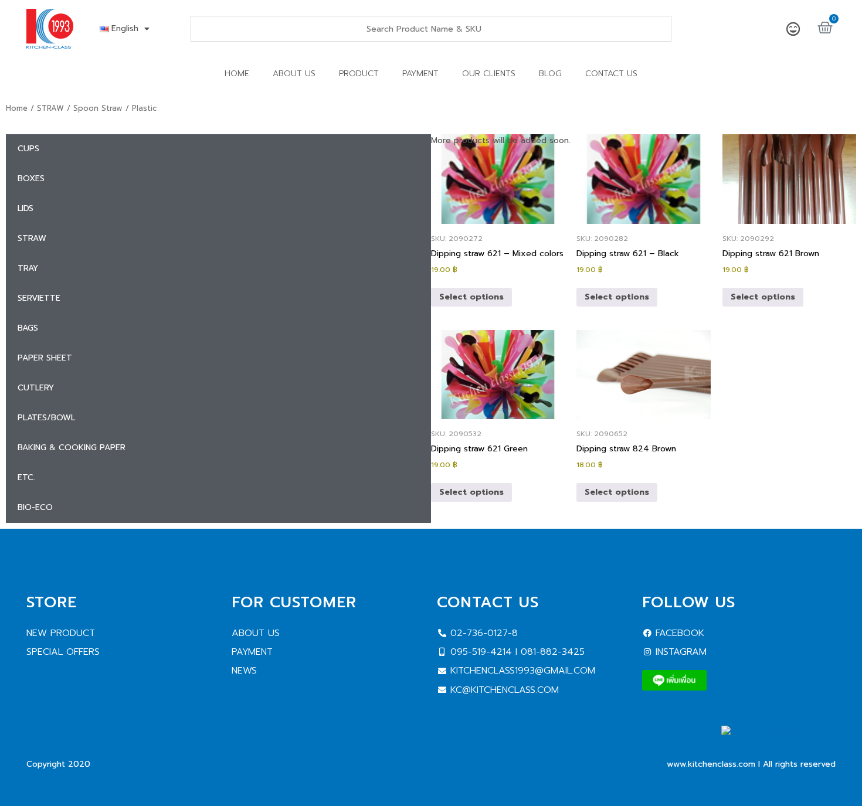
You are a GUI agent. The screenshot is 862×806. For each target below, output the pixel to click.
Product (359, 73)
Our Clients (488, 73)
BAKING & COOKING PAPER (71, 447)
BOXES (31, 178)
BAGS (28, 328)
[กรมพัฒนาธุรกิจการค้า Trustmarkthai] (778, 745)
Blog (550, 73)
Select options (471, 297)
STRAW (50, 108)
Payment (420, 73)
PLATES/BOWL (46, 417)
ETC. (26, 477)
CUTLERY (36, 388)
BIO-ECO (35, 507)
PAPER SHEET (45, 358)
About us (294, 73)
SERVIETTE (39, 298)
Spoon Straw (98, 108)
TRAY (28, 268)
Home (237, 73)
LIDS (25, 208)
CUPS (28, 148)
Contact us (611, 73)
